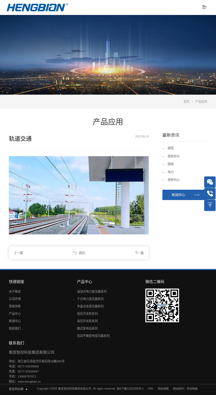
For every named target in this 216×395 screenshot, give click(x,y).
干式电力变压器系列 (90, 299)
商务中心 (174, 179)
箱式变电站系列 (87, 328)
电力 (171, 172)
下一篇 (139, 253)
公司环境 (15, 299)
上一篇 (18, 253)
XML (151, 388)
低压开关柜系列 (87, 313)
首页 (186, 101)
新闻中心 (178, 195)
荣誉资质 (15, 306)
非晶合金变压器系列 (90, 306)
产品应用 (201, 101)
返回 (82, 253)
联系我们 (15, 328)
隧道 (171, 164)
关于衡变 (15, 291)
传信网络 (192, 388)
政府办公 (174, 156)
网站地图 (163, 388)
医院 (171, 148)
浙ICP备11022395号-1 (130, 388)
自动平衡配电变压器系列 (93, 335)
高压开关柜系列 (87, 321)
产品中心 (15, 313)
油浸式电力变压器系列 (92, 291)
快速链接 (16, 282)
